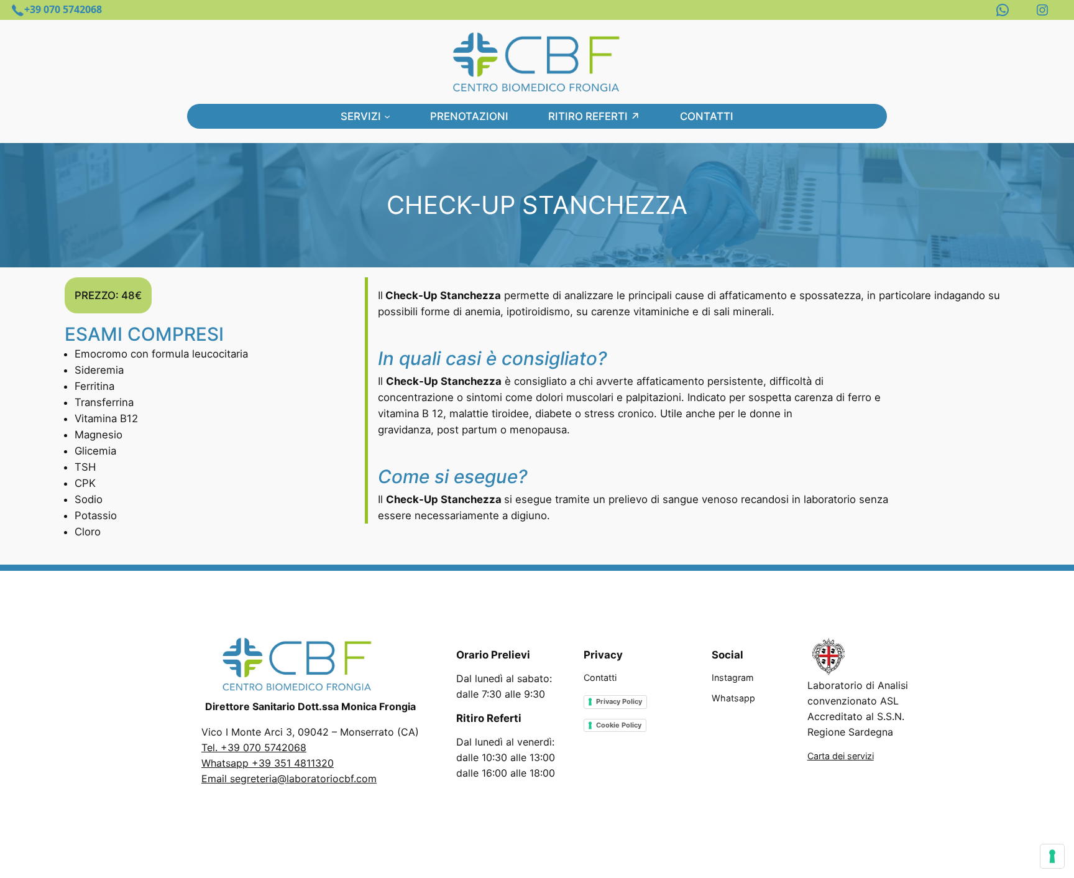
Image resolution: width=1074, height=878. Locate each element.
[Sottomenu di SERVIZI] (387, 116)
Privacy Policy (619, 701)
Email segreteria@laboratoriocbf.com (289, 778)
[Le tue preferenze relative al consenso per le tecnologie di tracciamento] (1052, 856)
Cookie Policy (618, 725)
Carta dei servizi (840, 756)
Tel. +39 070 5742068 (253, 747)
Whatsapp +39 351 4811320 (267, 763)
